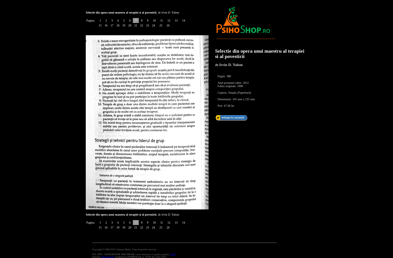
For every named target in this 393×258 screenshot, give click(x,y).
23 (147, 25)
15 (100, 25)
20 (129, 25)
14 (183, 20)
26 (168, 25)
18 (117, 25)
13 (176, 20)
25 (160, 25)
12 (168, 20)
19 (123, 25)
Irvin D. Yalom (231, 65)
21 (135, 25)
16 (106, 25)
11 (161, 20)
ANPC (173, 254)
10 (154, 20)
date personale (108, 257)
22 (141, 25)
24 (153, 25)
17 (112, 25)
